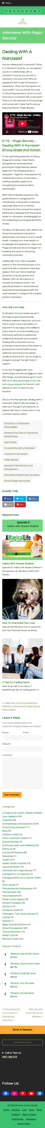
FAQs (39, 1110)
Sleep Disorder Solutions (14, 924)
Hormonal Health (11, 867)
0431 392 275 (9, 1057)
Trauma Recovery (11, 931)
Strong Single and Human (21, 150)
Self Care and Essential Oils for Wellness (34, 1013)
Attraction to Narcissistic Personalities (17, 425)
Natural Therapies (11, 903)
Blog (4, 831)
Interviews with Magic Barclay (26, 706)
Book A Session (22, 1029)
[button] (8, 498)
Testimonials (17, 1119)
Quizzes (6, 917)
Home (6, 1110)
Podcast (16, 1114)
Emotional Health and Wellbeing (18, 845)
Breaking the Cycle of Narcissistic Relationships (21, 435)
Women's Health (10, 939)
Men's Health (9, 885)
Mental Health (9, 710)
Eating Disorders (10, 841)
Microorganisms (10, 895)
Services (16, 1110)
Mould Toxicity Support (14, 899)
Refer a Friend (29, 1114)
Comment (8, 755)
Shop (31, 1110)
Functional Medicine (12, 852)
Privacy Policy (23, 1124)
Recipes (6, 921)
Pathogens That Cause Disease (18, 913)
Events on (7, 849)
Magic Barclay (11, 459)
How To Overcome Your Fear (18, 623)
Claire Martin (10, 442)
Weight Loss (8, 935)
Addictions (10, 703)
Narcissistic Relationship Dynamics (22, 475)
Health (5, 859)
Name (6, 732)
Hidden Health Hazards (14, 863)
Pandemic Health (11, 910)
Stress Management (12, 928)
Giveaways (7, 856)
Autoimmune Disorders (14, 827)
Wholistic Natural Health (26, 1105)
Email (26, 732)
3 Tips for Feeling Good (16, 682)
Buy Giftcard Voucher (22, 1042)
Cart (24, 1110)
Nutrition (6, 906)
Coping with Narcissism (16, 454)
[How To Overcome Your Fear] (22, 599)
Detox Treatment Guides (15, 838)
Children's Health (10, 834)
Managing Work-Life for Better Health (21, 877)
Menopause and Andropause (17, 888)
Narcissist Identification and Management (18, 467)
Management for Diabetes (16, 874)
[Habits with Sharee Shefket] (22, 540)
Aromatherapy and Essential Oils (19, 823)
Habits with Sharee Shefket (18, 563)
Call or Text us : (12, 1055)
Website (6, 744)
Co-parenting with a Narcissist (19, 448)
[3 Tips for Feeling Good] (22, 658)
